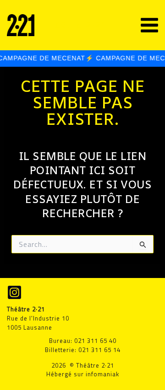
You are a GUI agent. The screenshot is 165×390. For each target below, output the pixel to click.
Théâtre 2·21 (75, 25)
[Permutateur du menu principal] (149, 25)
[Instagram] (14, 292)
